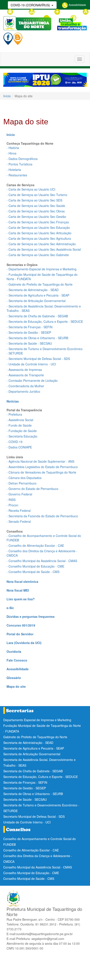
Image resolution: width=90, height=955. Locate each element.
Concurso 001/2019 (21, 625)
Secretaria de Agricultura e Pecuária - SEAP (33, 748)
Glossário (19, 11)
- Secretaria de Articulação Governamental (36, 301)
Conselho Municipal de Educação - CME (31, 873)
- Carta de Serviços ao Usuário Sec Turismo (37, 195)
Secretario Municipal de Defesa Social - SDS (34, 816)
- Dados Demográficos (22, 158)
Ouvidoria (14, 651)
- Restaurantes (17, 175)
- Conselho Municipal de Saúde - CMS (33, 572)
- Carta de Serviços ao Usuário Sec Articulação (39, 233)
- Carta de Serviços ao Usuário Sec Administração (41, 244)
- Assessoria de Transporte (25, 375)
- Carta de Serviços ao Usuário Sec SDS (34, 200)
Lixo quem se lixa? (21, 599)
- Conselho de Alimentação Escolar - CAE (35, 545)
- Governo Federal (19, 494)
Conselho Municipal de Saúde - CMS (28, 878)
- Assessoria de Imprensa (24, 369)
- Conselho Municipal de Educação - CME (35, 566)
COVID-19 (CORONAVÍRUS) (31, 5)
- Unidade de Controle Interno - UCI (31, 364)
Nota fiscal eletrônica (22, 581)
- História (13, 148)
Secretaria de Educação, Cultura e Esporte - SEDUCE (40, 776)
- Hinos (11, 153)
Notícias (13, 401)
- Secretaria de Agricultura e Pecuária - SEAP (38, 295)
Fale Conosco (17, 660)
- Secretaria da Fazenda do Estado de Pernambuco (42, 516)
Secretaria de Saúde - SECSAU (25, 799)
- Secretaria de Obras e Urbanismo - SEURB (37, 338)
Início (7, 96)
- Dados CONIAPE (19, 447)
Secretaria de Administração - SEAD (28, 742)
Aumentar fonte (69, 11)
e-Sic (10, 608)
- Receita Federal (19, 510)
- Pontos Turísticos (19, 164)
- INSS (11, 499)
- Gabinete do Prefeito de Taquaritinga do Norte (40, 284)
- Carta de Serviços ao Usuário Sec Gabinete (38, 255)
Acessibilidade (77, 5)
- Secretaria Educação (22, 436)
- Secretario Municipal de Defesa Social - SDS (38, 358)
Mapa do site (43, 11)
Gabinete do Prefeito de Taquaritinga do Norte (35, 737)
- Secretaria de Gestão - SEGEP (29, 332)
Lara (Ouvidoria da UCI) (24, 643)
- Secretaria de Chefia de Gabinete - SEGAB (37, 316)
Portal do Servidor (20, 634)
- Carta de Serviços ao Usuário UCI (31, 189)
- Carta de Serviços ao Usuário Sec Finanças (38, 222)
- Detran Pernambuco (21, 483)
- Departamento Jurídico (23, 391)
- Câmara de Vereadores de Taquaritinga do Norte (41, 472)
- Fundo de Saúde (19, 425)
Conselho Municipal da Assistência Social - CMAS (37, 867)
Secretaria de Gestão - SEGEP (24, 788)
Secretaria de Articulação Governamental (31, 754)
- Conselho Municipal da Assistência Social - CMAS (42, 561)
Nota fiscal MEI (18, 590)
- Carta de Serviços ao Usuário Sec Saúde (36, 205)
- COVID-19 (14, 441)
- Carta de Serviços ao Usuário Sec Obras (36, 211)
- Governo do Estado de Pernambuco (32, 488)
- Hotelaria (14, 169)
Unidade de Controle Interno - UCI (27, 822)
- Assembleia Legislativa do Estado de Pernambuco (42, 467)
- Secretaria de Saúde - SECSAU (29, 343)
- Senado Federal (19, 521)
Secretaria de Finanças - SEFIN (25, 782)
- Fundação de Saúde (22, 431)
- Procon (12, 505)
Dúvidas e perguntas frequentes (31, 616)
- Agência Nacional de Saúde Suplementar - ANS (40, 461)
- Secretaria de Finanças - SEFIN (29, 327)
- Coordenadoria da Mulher (25, 386)
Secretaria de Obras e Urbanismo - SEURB (33, 794)
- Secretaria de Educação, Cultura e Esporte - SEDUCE (45, 321)
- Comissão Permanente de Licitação (32, 380)
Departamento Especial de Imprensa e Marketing (37, 720)
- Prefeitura (14, 414)
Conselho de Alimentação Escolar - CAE (31, 850)
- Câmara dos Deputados (24, 478)
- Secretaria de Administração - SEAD (33, 290)
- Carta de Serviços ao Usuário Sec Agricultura (39, 238)
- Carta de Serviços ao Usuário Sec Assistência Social (44, 249)
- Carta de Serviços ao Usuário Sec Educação (38, 227)
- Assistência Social (20, 420)
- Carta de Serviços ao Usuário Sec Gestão (36, 216)
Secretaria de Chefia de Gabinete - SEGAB (33, 771)
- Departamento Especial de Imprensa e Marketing (41, 269)
